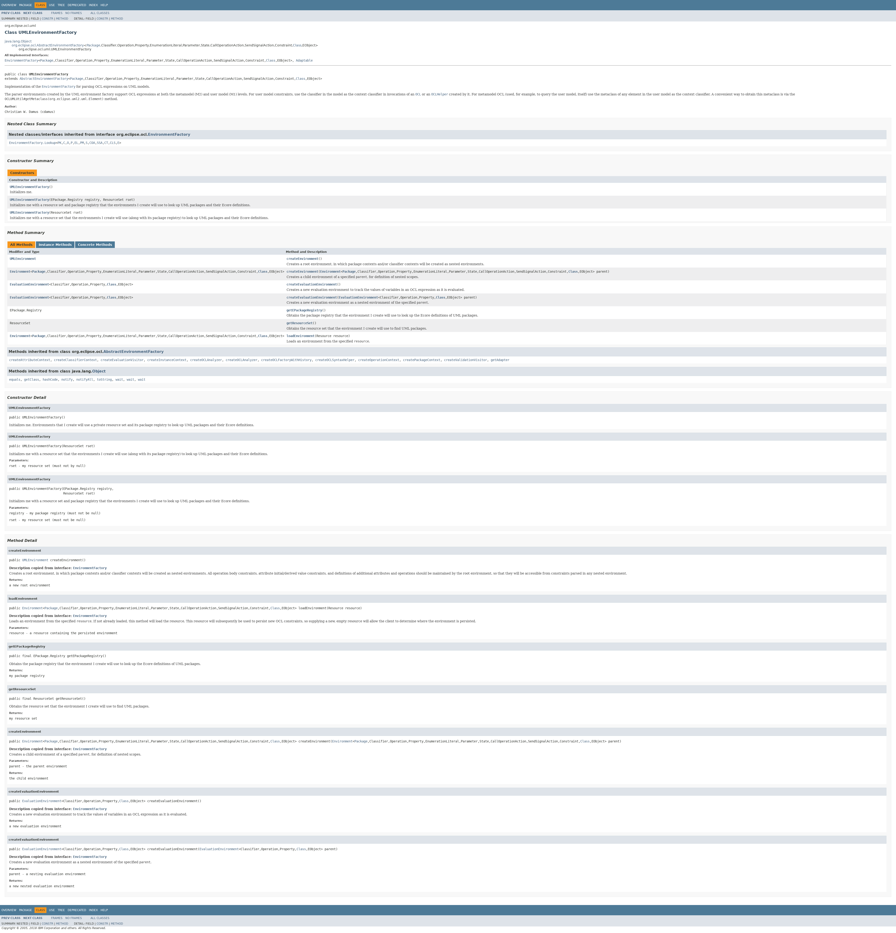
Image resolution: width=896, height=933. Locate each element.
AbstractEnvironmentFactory (44, 78)
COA (92, 143)
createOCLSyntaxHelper (334, 360)
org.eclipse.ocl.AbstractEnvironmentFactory (48, 45)
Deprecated (77, 5)
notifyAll (84, 379)
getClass (31, 379)
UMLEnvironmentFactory (29, 187)
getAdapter (500, 360)
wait (119, 379)
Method (62, 18)
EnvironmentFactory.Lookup (32, 143)
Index (93, 5)
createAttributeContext (29, 360)
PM (82, 143)
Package (25, 5)
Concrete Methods (95, 245)
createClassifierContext (75, 360)
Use (52, 5)
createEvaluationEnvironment (312, 284)
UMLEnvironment (23, 259)
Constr (47, 18)
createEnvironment (302, 259)
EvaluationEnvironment (29, 284)
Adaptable (304, 60)
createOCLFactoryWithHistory (286, 360)
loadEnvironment (301, 336)
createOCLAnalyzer (206, 360)
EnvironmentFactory (21, 60)
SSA (99, 143)
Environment (20, 271)
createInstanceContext (166, 360)
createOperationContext (378, 360)
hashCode (50, 379)
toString (104, 379)
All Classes (100, 13)
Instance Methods (55, 245)
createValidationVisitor (465, 360)
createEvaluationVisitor (122, 360)
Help (104, 5)
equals (14, 379)
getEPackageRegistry (304, 310)
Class (297, 45)
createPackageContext (421, 360)
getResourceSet (300, 323)
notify (67, 379)
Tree (61, 5)
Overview (8, 5)
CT (106, 143)
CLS (113, 143)
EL (76, 143)
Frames (57, 13)
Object (99, 371)
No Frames (73, 13)
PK (59, 143)
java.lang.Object (18, 41)
